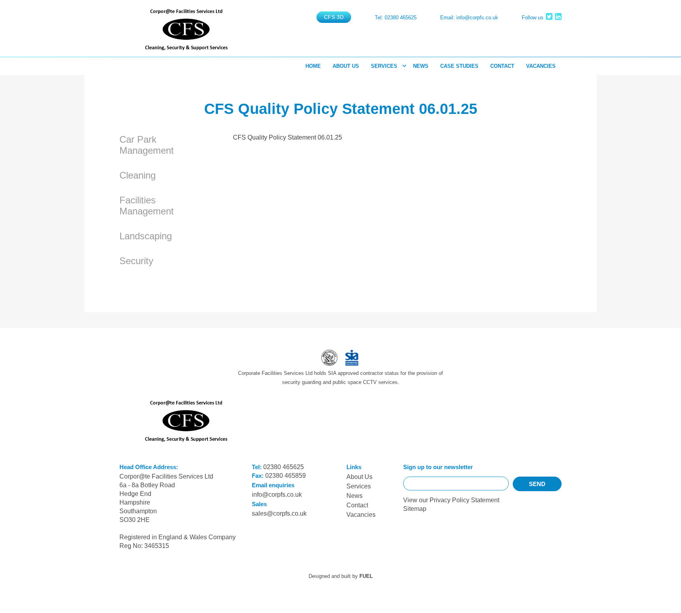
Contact (502, 66)
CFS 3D (334, 17)
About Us (346, 66)
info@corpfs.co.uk (477, 17)
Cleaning (137, 175)
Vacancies (541, 66)
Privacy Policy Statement (464, 500)
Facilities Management (146, 205)
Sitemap (414, 508)
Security (136, 260)
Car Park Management (146, 145)
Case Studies (459, 66)
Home (313, 66)
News (420, 66)
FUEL (366, 576)
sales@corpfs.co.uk (279, 513)
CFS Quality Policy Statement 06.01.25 (287, 137)
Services (384, 66)
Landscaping (145, 236)
